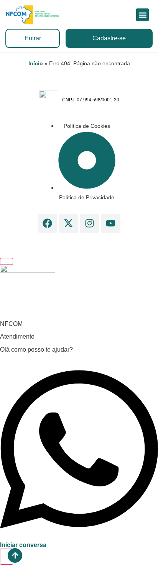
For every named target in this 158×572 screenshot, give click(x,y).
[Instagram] (89, 223)
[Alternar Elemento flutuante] (6, 557)
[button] (142, 14)
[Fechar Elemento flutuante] (6, 261)
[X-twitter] (68, 223)
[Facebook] (47, 223)
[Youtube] (110, 223)
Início (35, 63)
